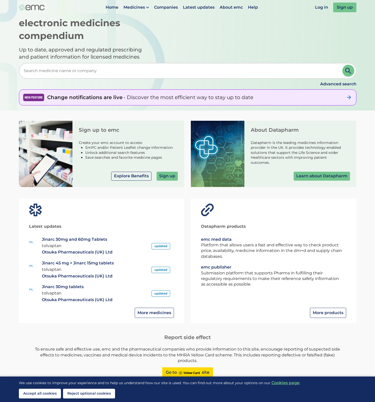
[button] (136, 7)
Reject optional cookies (89, 393)
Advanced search (338, 84)
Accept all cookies (40, 393)
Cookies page (285, 382)
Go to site (187, 372)
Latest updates (199, 7)
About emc (231, 7)
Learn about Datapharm (321, 175)
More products (328, 312)
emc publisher (216, 267)
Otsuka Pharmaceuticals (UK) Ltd (77, 252)
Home (112, 7)
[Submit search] (348, 71)
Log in (321, 7)
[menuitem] (112, 7)
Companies (166, 7)
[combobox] (181, 71)
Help (253, 7)
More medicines (154, 312)
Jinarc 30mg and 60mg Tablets (74, 239)
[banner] (187, 97)
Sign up (345, 7)
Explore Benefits (131, 175)
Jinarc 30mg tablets (63, 286)
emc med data (216, 239)
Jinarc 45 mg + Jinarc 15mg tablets (78, 263)
